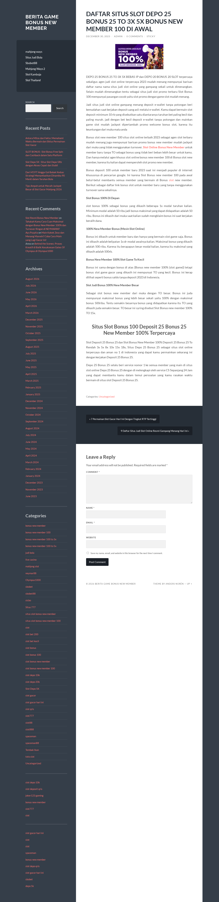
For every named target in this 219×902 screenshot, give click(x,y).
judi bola (29, 552)
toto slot (29, 756)
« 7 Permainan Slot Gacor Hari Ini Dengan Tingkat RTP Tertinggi (122, 419)
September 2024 (34, 421)
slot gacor (30, 695)
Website (91, 537)
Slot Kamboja (33, 74)
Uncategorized (33, 763)
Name (90, 508)
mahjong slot (32, 566)
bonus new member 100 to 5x (40, 546)
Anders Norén (175, 583)
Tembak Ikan (32, 749)
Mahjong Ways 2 (35, 68)
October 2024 (33, 414)
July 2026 (30, 285)
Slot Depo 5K (32, 688)
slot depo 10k (32, 675)
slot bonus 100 (33, 654)
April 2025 (31, 374)
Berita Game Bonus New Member (42, 22)
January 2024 (32, 475)
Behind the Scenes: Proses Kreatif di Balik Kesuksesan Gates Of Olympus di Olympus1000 (45, 247)
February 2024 (33, 468)
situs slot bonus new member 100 (43, 620)
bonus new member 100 (38, 532)
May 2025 (31, 367)
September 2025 (34, 339)
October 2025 (33, 333)
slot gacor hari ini (34, 702)
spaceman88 (32, 743)
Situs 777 (30, 607)
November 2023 (34, 489)
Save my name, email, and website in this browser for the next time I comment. (127, 553)
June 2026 (31, 292)
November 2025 (34, 326)
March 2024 (32, 462)
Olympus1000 (33, 579)
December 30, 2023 (98, 36)
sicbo (28, 600)
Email (90, 522)
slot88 (28, 722)
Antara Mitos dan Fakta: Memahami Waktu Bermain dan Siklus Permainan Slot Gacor (45, 141)
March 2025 (32, 380)
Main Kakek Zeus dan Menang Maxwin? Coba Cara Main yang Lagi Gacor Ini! (44, 236)
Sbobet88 (31, 63)
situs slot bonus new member (40, 613)
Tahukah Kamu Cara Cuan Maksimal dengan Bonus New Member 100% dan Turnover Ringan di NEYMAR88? (45, 225)
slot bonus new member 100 (40, 668)
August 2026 (32, 278)
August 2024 (32, 428)
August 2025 (32, 346)
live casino (31, 559)
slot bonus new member (37, 661)
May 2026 (31, 299)
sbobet (29, 586)
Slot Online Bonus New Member (163, 147)
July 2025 (30, 353)
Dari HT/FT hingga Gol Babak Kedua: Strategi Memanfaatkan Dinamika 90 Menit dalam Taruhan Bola (45, 175)
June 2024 (31, 441)
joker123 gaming (34, 795)
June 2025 (31, 360)
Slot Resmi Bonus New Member (42, 217)
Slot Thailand (33, 80)
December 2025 (34, 319)
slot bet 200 (31, 634)
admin (118, 36)
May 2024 (31, 448)
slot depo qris (32, 866)
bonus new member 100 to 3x (40, 539)
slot (27, 627)
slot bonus (30, 647)
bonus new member (35, 525)
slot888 (29, 729)
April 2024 (31, 455)
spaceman (30, 736)
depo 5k (29, 886)
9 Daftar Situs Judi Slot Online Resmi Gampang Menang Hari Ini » (155, 430)
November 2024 (34, 407)
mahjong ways (33, 51)
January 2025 (32, 394)
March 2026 (32, 312)
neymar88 (30, 573)
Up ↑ (189, 583)
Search (30, 102)
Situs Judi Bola (33, 57)
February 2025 (33, 387)
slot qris (29, 709)
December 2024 (34, 401)
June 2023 (31, 496)
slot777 (29, 715)
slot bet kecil (32, 641)
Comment (93, 472)
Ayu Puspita (31, 232)
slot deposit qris (33, 788)
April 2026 (31, 305)
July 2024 (30, 435)
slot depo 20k (32, 681)
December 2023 (34, 482)
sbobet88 (30, 593)
